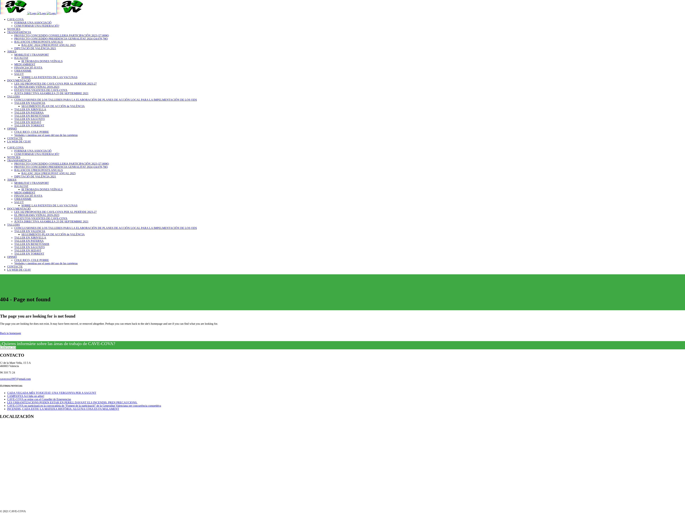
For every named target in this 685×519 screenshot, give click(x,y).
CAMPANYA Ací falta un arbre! (25, 396)
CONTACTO (8, 347)
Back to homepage (10, 333)
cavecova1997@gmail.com (15, 378)
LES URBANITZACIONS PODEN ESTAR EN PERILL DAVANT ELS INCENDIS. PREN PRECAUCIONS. (72, 402)
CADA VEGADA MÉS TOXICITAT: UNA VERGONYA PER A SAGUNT (51, 392)
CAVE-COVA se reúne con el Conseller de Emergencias (39, 399)
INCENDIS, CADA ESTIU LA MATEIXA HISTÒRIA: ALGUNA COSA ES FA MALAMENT (63, 408)
